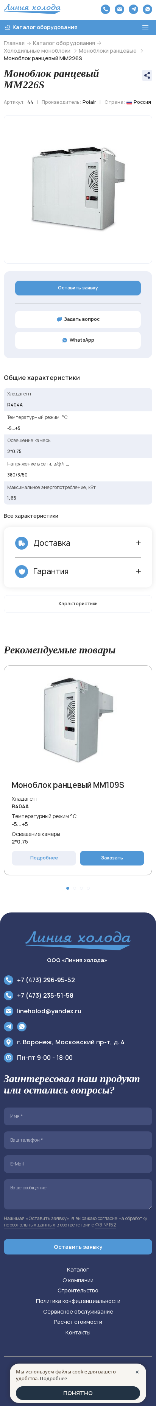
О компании (78, 1280)
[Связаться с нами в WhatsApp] (147, 9)
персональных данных (29, 1225)
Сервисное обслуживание (78, 1311)
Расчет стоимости (78, 1321)
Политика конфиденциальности (78, 1300)
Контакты (78, 1332)
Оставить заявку (78, 287)
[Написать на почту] (119, 9)
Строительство (78, 1290)
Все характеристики (31, 515)
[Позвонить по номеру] (105, 9)
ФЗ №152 (105, 1225)
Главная (14, 43)
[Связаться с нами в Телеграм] (133, 9)
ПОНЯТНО (78, 1393)
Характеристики (78, 603)
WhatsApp (82, 340)
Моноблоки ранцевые (108, 50)
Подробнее (44, 858)
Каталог (78, 1269)
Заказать (112, 858)
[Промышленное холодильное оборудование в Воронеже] (32, 9)
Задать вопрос (82, 319)
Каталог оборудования (64, 43)
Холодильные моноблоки (37, 50)
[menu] (145, 27)
